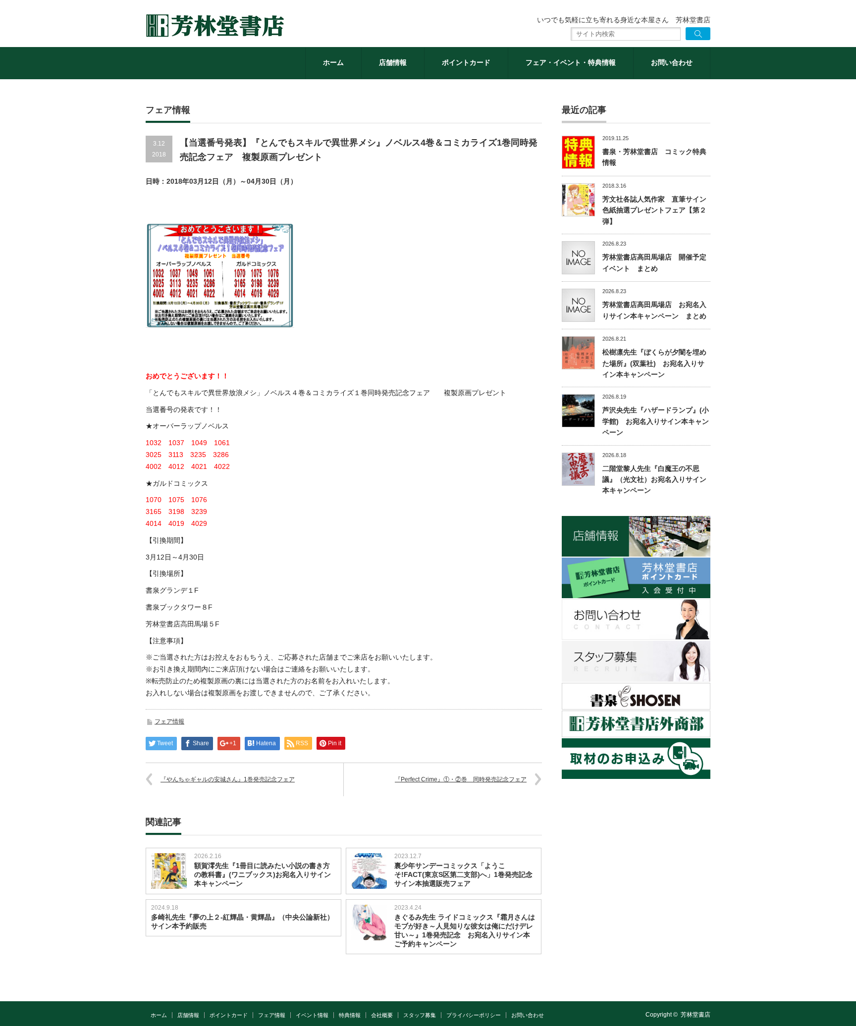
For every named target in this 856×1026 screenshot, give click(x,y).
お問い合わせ (672, 62)
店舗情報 (393, 62)
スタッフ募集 (419, 1015)
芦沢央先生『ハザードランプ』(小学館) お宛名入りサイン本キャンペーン (655, 421)
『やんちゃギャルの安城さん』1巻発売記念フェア (227, 779)
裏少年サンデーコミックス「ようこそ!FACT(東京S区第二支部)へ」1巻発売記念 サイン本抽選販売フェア (463, 874)
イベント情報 (312, 1015)
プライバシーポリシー (473, 1015)
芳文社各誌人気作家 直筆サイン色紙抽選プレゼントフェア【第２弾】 (654, 210)
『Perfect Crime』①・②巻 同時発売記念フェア (461, 779)
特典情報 (350, 1015)
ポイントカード (466, 62)
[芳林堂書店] (215, 25)
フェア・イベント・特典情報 (571, 62)
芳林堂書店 (695, 1014)
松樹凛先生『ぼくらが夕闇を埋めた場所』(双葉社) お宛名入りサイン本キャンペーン (654, 363)
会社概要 (382, 1015)
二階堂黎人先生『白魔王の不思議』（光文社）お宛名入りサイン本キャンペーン (654, 479)
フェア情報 (169, 721)
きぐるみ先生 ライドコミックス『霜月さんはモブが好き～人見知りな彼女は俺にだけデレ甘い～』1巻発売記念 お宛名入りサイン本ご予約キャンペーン (464, 930)
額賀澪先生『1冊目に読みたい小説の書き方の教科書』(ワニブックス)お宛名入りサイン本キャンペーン (262, 874)
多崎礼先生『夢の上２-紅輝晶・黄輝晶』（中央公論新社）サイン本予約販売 (242, 921)
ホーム (333, 62)
